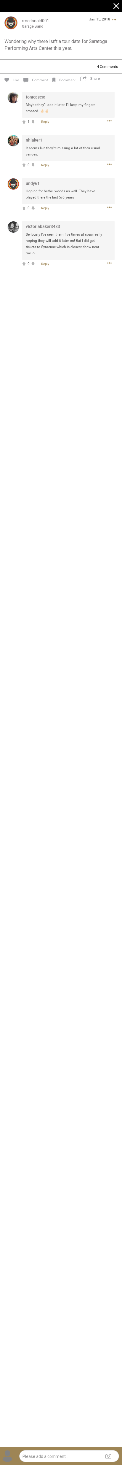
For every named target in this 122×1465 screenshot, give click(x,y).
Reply (45, 122)
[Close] (116, 6)
